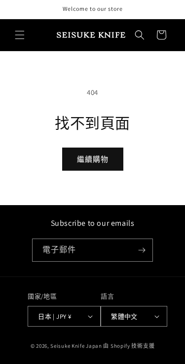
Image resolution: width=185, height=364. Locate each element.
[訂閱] (141, 250)
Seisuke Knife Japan (76, 345)
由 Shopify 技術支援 (128, 345)
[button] (20, 35)
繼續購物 (93, 159)
